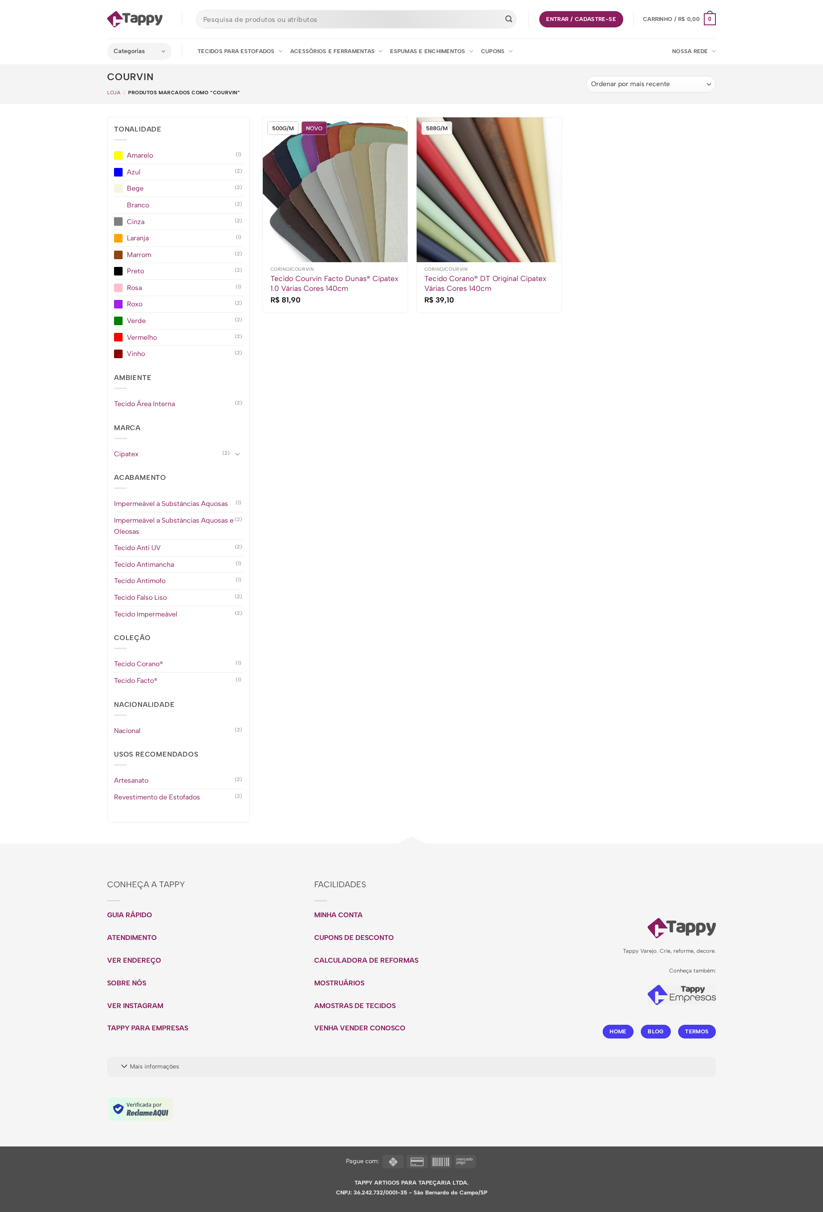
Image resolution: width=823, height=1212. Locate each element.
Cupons (493, 51)
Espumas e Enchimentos (427, 51)
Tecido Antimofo (139, 581)
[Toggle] (238, 454)
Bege (135, 189)
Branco (138, 205)
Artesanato (131, 781)
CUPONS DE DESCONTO (354, 938)
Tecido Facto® (135, 680)
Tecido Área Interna (144, 404)
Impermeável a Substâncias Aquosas (171, 504)
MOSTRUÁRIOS (339, 983)
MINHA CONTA (338, 915)
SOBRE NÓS (126, 983)
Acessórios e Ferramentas (332, 51)
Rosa (134, 288)
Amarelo (140, 155)
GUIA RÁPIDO (129, 915)
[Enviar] (509, 19)
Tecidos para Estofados (236, 51)
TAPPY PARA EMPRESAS (147, 1028)
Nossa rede (690, 51)
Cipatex (126, 454)
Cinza (135, 222)
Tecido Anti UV (137, 548)
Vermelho (142, 337)
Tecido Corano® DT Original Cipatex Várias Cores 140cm (485, 283)
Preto (135, 271)
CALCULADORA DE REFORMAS (366, 960)
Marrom (139, 255)
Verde (136, 321)
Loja (113, 93)
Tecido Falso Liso (140, 597)
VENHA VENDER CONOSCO (359, 1028)
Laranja (138, 238)
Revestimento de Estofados (157, 797)
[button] (679, 19)
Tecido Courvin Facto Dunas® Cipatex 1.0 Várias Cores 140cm (334, 283)
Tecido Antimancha (144, 564)
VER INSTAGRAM (135, 1006)
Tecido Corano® (138, 664)
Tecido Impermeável (145, 614)
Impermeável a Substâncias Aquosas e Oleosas (174, 526)
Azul (134, 172)
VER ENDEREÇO (134, 960)
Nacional (127, 731)
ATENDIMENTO (132, 938)
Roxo (134, 304)
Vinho (136, 354)
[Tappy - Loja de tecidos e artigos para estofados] (134, 19)
